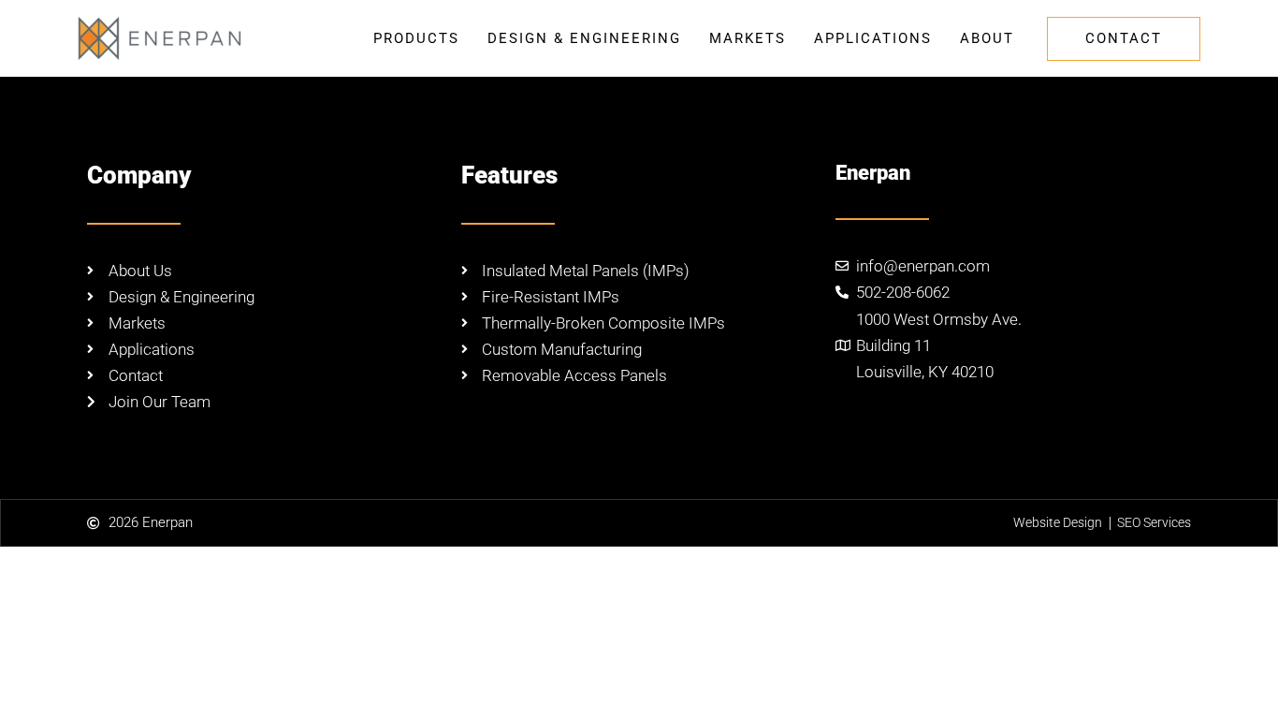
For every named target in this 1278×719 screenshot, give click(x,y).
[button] (1123, 39)
